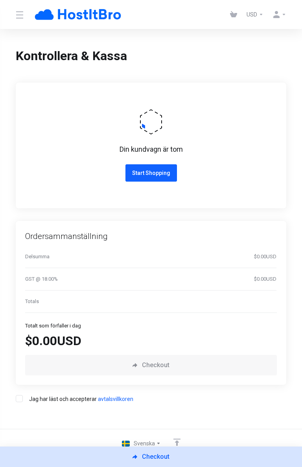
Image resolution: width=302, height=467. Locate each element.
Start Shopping (151, 173)
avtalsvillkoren (115, 399)
